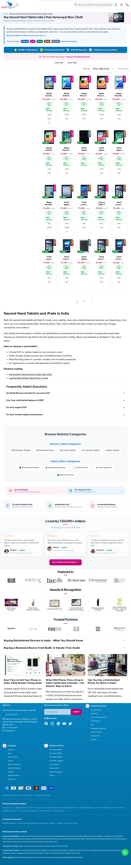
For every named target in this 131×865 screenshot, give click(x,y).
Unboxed (25, 41)
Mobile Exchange (55, 772)
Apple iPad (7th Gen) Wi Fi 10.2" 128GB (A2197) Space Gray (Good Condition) (84, 94)
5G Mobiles (118, 836)
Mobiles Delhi (71, 808)
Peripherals (60, 857)
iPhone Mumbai (104, 808)
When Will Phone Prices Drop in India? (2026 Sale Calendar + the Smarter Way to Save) (65, 683)
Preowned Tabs (62, 846)
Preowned (55, 41)
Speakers (17, 857)
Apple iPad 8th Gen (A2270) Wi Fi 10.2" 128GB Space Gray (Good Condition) (67, 94)
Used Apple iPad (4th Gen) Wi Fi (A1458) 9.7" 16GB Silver (119, 149)
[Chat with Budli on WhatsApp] (125, 852)
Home (6, 14)
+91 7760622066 (11, 728)
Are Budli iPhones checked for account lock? (28, 393)
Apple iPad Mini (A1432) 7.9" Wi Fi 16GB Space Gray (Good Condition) (49, 203)
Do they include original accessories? (24, 414)
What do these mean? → (69, 41)
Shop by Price (41, 808)
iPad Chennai (59, 811)
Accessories (50, 857)
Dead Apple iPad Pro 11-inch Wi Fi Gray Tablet (84, 149)
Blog (9, 753)
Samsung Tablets (67, 450)
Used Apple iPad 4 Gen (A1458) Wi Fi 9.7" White (84, 258)
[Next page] (91, 301)
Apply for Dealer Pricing (67, 823)
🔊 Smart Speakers (104, 467)
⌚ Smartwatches (80, 467)
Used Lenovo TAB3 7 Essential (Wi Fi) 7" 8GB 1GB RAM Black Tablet (119, 203)
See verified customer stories (64, 562)
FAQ (92, 725)
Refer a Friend (96, 732)
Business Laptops (9, 853)
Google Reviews (13, 775)
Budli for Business (14, 764)
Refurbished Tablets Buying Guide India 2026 (30, 374)
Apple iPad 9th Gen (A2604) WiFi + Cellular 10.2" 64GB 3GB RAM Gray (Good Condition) (49, 94)
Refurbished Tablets (21, 450)
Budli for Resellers (14, 768)
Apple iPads (23, 846)
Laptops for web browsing (25, 853)
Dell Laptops (41, 850)
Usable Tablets (112, 450)
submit (76, 712)
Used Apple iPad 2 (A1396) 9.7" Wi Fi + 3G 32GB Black (66, 203)
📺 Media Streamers (65, 475)
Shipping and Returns (98, 728)
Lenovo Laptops (52, 850)
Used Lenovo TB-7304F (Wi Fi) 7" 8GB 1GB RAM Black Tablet (84, 203)
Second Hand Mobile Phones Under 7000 (74, 839)
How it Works (54, 764)
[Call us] (127, 5)
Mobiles (62, 836)
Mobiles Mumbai (56, 808)
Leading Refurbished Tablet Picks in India (28, 378)
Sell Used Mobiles (55, 750)
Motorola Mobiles (71, 836)
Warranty (94, 713)
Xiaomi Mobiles (84, 836)
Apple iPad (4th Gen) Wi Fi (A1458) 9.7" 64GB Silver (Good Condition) (66, 149)
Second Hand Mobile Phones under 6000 (105, 839)
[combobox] (93, 5)
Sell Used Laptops (55, 757)
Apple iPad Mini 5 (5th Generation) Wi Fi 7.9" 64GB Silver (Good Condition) (119, 94)
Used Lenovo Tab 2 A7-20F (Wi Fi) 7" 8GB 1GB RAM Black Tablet (66, 258)
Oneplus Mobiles (97, 836)
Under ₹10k (59, 63)
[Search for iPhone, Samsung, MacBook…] (76, 5)
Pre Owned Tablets (91, 450)
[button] (17, 5)
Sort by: (86, 69)
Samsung (55, 836)
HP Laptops (63, 850)
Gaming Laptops (121, 850)
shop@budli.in (10, 731)
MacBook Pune (45, 811)
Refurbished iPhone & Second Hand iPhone (35, 836)
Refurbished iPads (45, 450)
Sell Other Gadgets (56, 761)
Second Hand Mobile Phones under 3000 (42, 842)
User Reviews (13, 757)
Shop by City (95, 736)
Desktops (79, 857)
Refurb (39, 41)
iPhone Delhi (118, 808)
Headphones (70, 857)
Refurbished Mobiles (23, 839)
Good (33, 41)
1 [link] (77, 301)
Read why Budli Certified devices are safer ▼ (26, 35)
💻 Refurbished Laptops (55, 467)
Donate (52, 775)
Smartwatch (40, 857)
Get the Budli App (11, 714)
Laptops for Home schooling (46, 853)
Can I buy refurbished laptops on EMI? (25, 400)
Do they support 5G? (16, 407)
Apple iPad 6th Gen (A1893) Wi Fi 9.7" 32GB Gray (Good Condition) (49, 149)
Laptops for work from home (79, 850)
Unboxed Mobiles (9, 839)
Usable (47, 41)
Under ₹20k (72, 63)
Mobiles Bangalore (87, 808)
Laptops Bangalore (10, 811)
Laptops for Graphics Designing (102, 850)
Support (94, 739)
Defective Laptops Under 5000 (69, 853)
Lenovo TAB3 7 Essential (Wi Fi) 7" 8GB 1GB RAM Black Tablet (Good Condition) (101, 203)
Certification (95, 721)
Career (10, 761)
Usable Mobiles (37, 839)
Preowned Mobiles (51, 839)
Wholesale (11, 779)
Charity (10, 772)
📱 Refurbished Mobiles (29, 467)
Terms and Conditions (99, 717)
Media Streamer (28, 857)
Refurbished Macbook (28, 850)
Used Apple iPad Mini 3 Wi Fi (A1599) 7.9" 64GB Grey (101, 149)
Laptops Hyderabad (28, 811)
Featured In (65, 572)
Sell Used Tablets (55, 753)
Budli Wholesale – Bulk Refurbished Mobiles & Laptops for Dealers (29, 823)
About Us (11, 750)
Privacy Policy (96, 710)
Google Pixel (108, 836)
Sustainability (54, 768)
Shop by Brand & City (24, 808)
